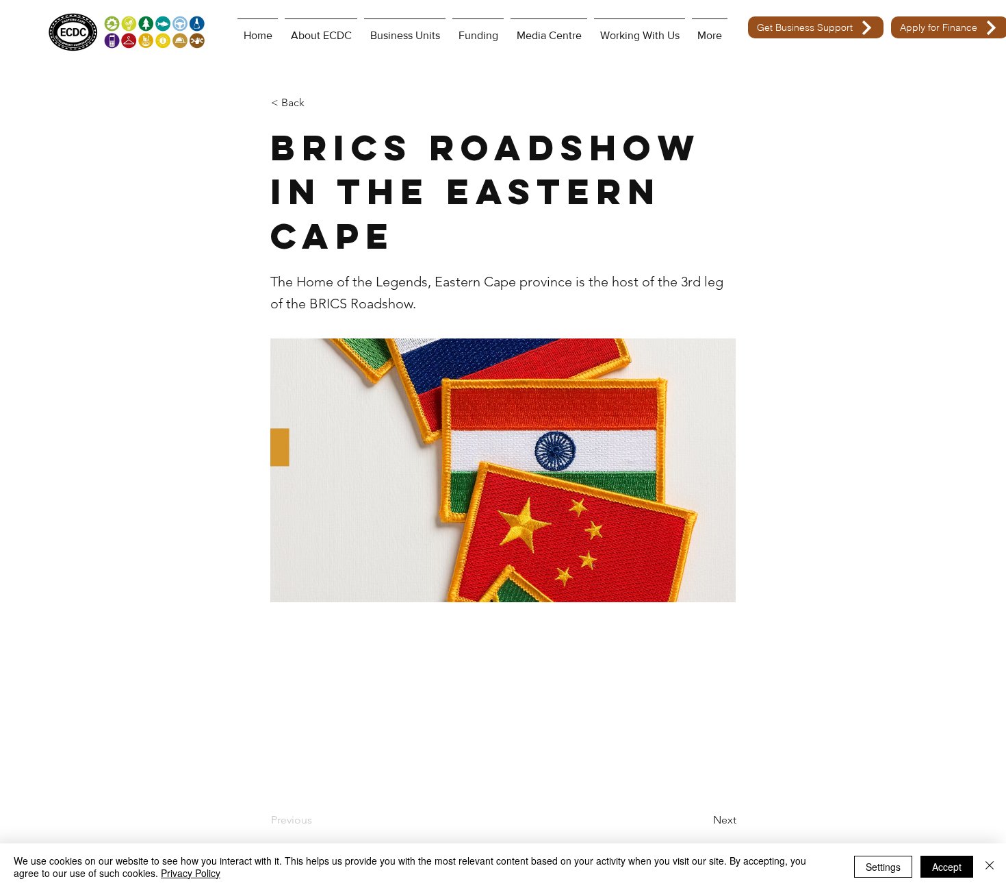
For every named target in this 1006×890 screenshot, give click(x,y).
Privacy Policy (190, 873)
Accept (947, 867)
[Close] (989, 866)
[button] (316, 102)
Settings (883, 867)
